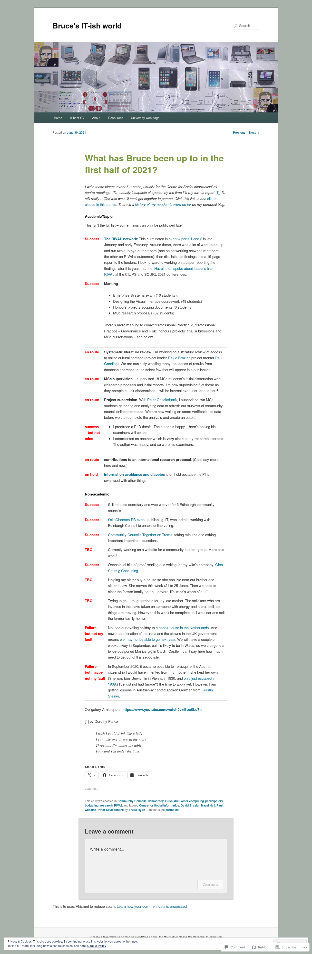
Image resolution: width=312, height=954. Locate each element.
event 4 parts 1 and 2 (185, 238)
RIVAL (118, 805)
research (106, 805)
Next (254, 132)
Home (58, 117)
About (96, 117)
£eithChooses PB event (127, 519)
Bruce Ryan (136, 809)
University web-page (145, 117)
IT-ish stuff (172, 801)
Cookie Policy (96, 946)
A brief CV (77, 117)
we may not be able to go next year (147, 639)
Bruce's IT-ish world (87, 25)
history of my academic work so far (163, 204)
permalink (172, 809)
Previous (237, 132)
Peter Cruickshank (162, 399)
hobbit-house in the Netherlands (184, 627)
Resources (115, 117)
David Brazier (178, 357)
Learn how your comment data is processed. (152, 906)
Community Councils (131, 801)
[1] (217, 192)
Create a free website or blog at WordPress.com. (124, 937)
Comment (210, 884)
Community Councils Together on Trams (140, 534)
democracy (156, 801)
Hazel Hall (208, 805)
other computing (192, 801)
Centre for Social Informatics (159, 805)
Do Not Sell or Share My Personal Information (190, 937)
